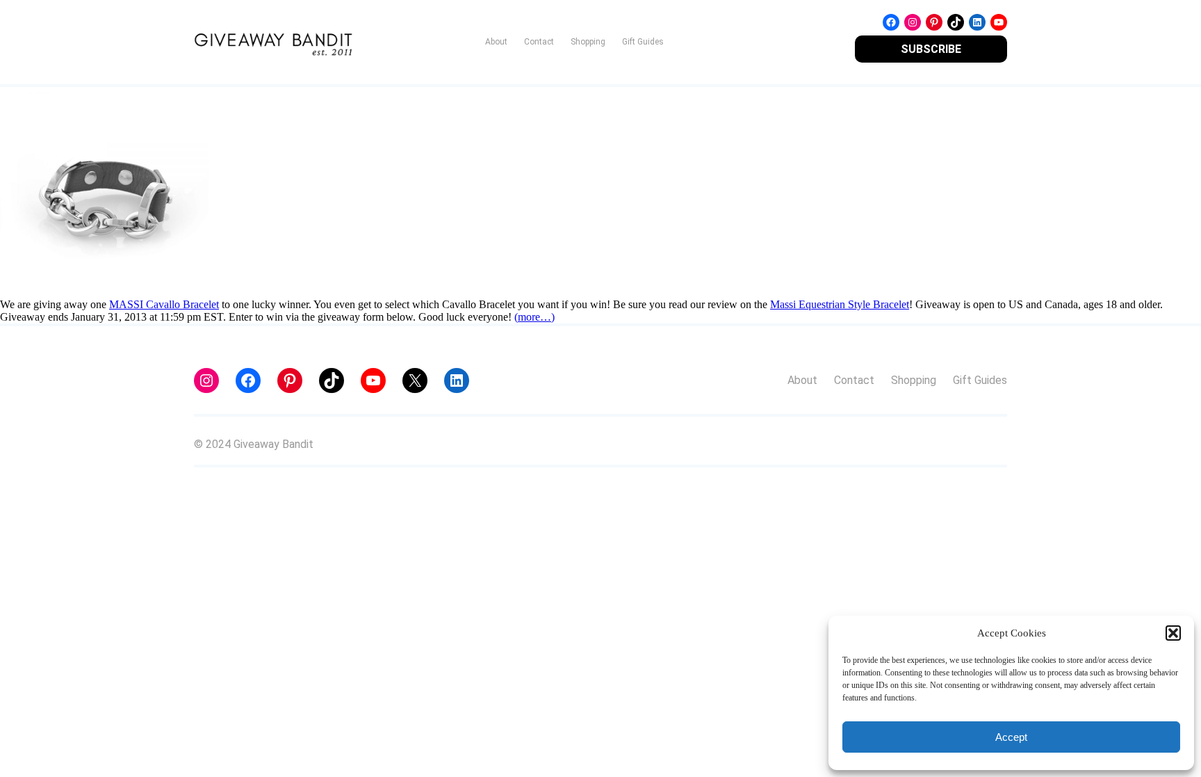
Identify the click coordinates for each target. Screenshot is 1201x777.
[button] (1173, 633)
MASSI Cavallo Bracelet (164, 304)
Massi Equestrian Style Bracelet (839, 304)
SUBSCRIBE (931, 49)
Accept (1011, 737)
